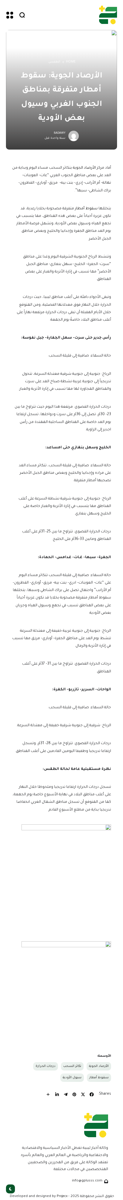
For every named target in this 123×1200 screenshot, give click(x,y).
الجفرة (79, 231)
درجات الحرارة (46, 1066)
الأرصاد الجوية (85, 168)
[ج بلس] (108, 15)
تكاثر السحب (72, 1066)
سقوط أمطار (86, 209)
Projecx (62, 1196)
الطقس (54, 62)
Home (71, 62)
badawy (59, 133)
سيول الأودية (72, 1077)
